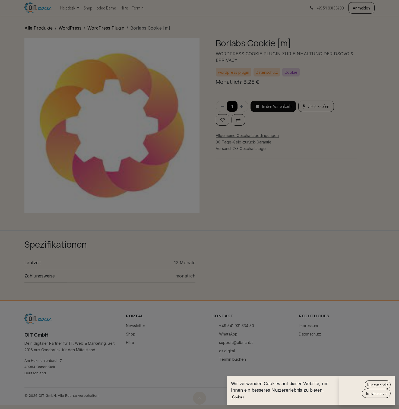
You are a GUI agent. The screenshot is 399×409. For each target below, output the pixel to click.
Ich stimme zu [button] (376, 393)
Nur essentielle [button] (377, 384)
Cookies (237, 397)
